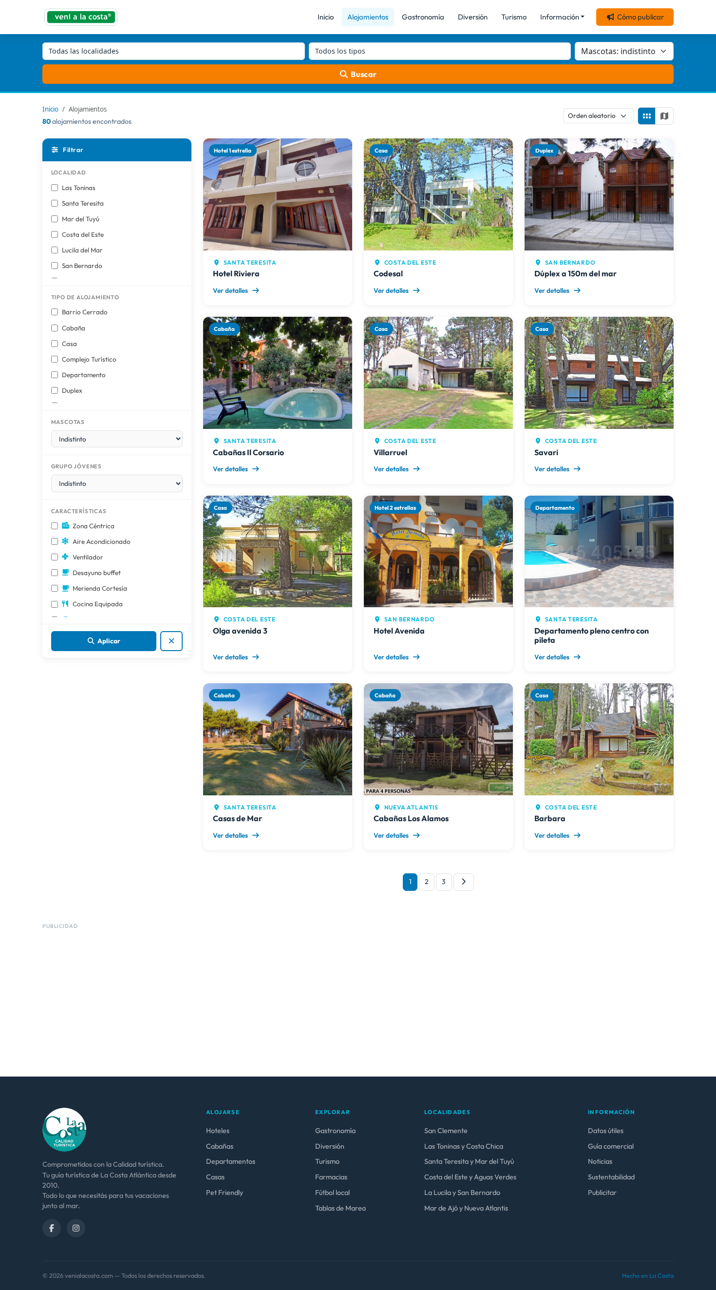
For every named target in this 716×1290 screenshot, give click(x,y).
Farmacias (331, 1177)
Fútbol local (332, 1192)
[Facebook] (51, 1228)
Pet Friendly (224, 1192)
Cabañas (219, 1146)
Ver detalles (231, 290)
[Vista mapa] (664, 116)
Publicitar (602, 1192)
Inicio (326, 16)
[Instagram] (76, 1228)
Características (79, 511)
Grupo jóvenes (76, 466)
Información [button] (559, 16)
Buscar (364, 74)
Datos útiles (605, 1130)
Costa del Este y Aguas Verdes (470, 1177)
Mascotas (68, 421)
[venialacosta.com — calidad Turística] (64, 1129)
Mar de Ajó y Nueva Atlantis (466, 1208)
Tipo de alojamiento (85, 297)
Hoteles (217, 1130)
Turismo (514, 16)
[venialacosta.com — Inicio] (81, 17)
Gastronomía (423, 16)
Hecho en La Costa (648, 1275)
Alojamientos (367, 16)
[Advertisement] (334, 1000)
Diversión (473, 16)
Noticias (600, 1161)
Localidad (68, 172)
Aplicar (108, 640)
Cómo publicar (640, 16)
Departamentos (230, 1161)
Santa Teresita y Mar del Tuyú (469, 1161)
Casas (215, 1177)
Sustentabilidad (611, 1177)
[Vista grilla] (647, 116)
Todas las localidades (84, 51)
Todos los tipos (340, 51)
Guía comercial (611, 1146)
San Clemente (446, 1130)
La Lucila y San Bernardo (462, 1192)
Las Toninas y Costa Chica (463, 1146)
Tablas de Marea (340, 1208)
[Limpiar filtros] (171, 641)
